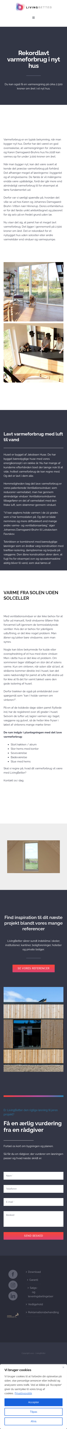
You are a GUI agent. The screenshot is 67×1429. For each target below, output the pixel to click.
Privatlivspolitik (23, 1393)
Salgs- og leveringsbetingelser (33, 1292)
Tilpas (33, 1411)
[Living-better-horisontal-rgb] (33, 3)
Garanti (33, 1279)
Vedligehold (33, 1304)
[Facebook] (13, 1274)
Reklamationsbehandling (33, 1312)
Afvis (33, 1421)
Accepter (33, 1402)
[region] (33, 1396)
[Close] (63, 1367)
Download (33, 1272)
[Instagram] (13, 1285)
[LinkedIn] (13, 1295)
